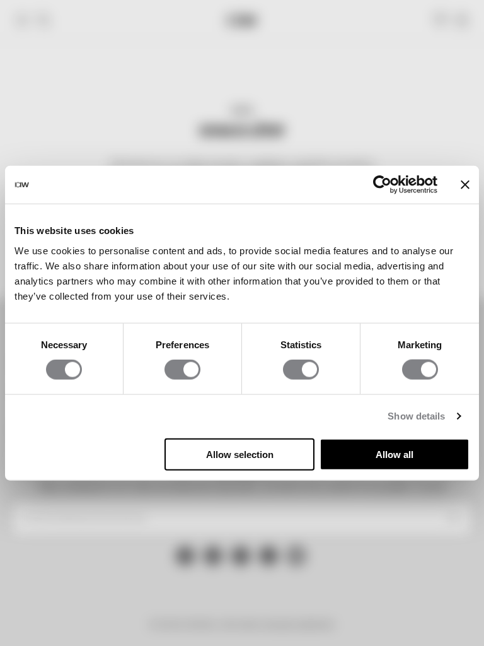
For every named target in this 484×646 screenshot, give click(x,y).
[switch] (182, 370)
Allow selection (240, 454)
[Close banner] (465, 184)
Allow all (394, 454)
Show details (416, 416)
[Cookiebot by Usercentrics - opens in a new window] (382, 184)
